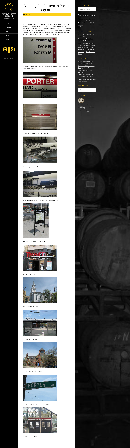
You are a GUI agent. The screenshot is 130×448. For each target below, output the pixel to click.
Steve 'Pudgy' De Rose (84, 47)
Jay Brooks (81, 52)
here (88, 111)
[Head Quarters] (81, 103)
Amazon (80, 25)
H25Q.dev (82, 107)
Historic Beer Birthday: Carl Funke (87, 79)
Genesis (12, 58)
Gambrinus (81, 39)
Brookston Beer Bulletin (9, 15)
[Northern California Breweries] (86, 15)
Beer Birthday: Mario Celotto (85, 70)
